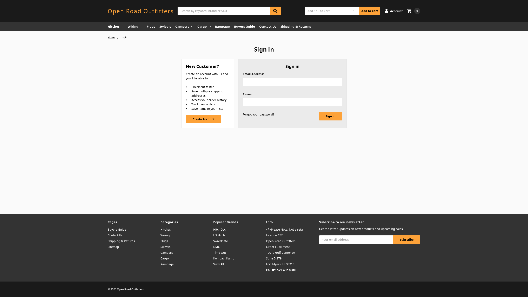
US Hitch (219, 235)
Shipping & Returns (295, 26)
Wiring (133, 26)
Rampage (222, 26)
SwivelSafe (220, 241)
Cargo (202, 26)
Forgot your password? (258, 114)
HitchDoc (219, 229)
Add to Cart (369, 11)
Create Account (203, 119)
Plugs (151, 26)
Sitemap (113, 247)
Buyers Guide (244, 26)
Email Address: (253, 74)
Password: (250, 94)
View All (218, 264)
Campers (182, 26)
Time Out (219, 253)
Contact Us (267, 26)
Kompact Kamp (223, 258)
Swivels (165, 26)
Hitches (113, 26)
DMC (216, 247)
